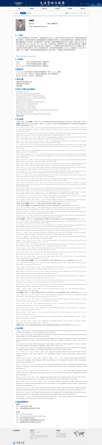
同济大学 (58, 432)
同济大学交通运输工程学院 (61, 435)
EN (88, 3)
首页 (19, 8)
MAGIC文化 (16, 13)
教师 (85, 13)
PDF (22, 148)
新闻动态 (32, 8)
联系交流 (83, 8)
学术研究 (57, 8)
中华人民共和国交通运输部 (61, 433)
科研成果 (70, 8)
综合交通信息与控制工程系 (61, 436)
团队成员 (23, 13)
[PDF (77, 173)
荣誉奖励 (29, 13)
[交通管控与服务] (19, 3)
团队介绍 (44, 8)
